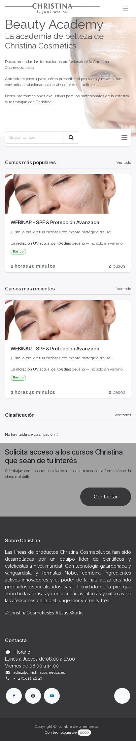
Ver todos (123, 415)
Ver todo (124, 162)
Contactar (106, 497)
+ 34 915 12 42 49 (28, 678)
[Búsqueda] (71, 137)
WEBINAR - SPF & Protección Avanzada (55, 222)
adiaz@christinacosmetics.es (39, 672)
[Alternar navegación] (125, 8)
